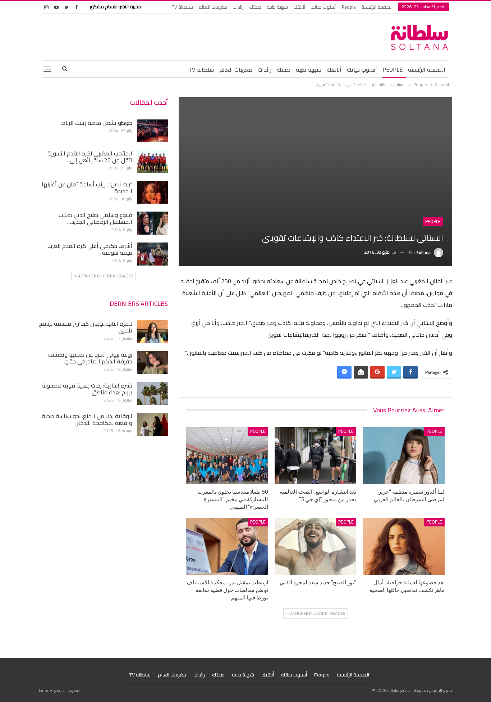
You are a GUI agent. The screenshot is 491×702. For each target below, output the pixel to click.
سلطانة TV (182, 7)
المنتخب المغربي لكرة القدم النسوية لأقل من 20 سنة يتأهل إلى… (89, 157)
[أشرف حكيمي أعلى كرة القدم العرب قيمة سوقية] (152, 254)
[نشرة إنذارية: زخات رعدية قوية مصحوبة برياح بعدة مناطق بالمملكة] (152, 393)
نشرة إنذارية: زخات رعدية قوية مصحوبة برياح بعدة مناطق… (87, 389)
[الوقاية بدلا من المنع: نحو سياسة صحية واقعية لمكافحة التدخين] (152, 424)
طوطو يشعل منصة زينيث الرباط (96, 122)
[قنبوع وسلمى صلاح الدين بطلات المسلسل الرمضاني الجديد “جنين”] (152, 223)
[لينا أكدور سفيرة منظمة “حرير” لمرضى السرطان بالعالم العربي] (404, 455)
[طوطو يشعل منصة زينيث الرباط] (152, 130)
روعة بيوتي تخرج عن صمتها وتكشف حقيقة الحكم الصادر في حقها (90, 358)
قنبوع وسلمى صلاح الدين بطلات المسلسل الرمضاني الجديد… (95, 218)
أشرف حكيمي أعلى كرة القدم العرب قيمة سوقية (89, 249)
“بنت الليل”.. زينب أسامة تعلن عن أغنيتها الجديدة (87, 187)
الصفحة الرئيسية (377, 7)
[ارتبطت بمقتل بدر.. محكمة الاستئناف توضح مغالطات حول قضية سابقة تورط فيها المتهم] (227, 546)
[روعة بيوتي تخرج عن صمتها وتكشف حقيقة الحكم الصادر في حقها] (152, 362)
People (349, 7)
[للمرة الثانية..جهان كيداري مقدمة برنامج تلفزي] (152, 331)
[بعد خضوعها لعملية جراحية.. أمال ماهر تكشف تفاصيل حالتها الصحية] (404, 546)
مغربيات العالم (212, 7)
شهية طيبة (277, 7)
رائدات (238, 7)
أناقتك (299, 7)
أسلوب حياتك (323, 7)
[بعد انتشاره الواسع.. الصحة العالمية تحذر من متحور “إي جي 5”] (316, 455)
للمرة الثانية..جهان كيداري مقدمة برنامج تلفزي (85, 327)
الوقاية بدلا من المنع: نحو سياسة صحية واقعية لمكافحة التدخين (87, 419)
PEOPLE (392, 69)
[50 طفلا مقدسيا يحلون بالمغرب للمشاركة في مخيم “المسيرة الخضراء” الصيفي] (227, 455)
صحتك (255, 7)
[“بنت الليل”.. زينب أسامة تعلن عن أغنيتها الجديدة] (152, 192)
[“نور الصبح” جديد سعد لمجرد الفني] (316, 546)
